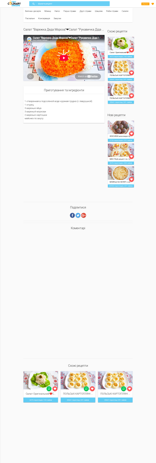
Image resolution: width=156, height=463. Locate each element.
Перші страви (69, 11)
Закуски (57, 18)
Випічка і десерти (33, 11)
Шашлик (99, 11)
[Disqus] (78, 264)
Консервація (44, 18)
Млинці (47, 11)
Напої (57, 11)
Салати (125, 11)
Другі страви (85, 11)
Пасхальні (30, 18)
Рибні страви (112, 11)
